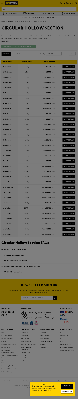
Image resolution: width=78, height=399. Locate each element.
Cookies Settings (67, 391)
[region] (52, 389)
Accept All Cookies (67, 386)
